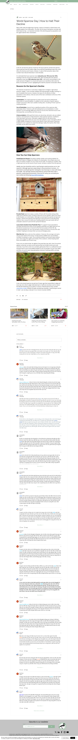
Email (24, 724)
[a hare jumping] (19, 314)
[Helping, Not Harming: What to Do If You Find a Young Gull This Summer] (39, 314)
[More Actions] (61, 347)
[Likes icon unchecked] (20, 360)
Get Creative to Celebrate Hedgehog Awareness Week (58, 321)
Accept (72, 738)
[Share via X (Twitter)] (20, 295)
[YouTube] (67, 732)
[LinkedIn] (58, 732)
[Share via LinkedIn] (23, 295)
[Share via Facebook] (17, 295)
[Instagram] (64, 732)
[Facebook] (61, 732)
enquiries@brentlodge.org (54, 735)
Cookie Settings (66, 738)
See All (66, 306)
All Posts (12, 8)
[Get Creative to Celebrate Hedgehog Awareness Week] (59, 314)
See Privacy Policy (36, 738)
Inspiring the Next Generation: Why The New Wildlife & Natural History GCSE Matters (18, 321)
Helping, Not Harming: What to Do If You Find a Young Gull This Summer (39, 321)
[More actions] (61, 17)
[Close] (76, 738)
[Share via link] (26, 295)
